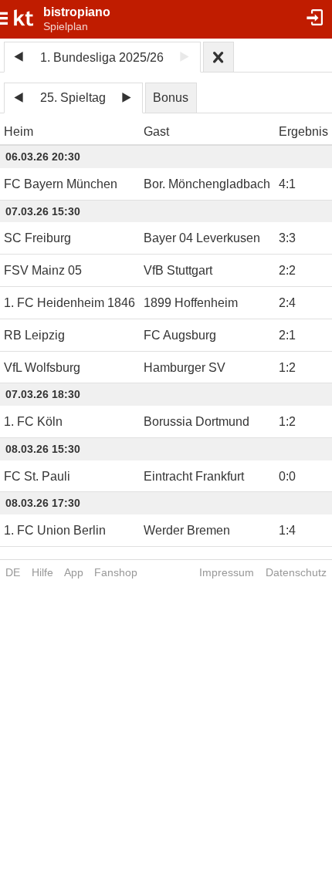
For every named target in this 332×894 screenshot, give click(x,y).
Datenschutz (296, 572)
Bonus (170, 97)
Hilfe (42, 572)
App (73, 572)
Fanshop (115, 572)
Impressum (226, 572)
